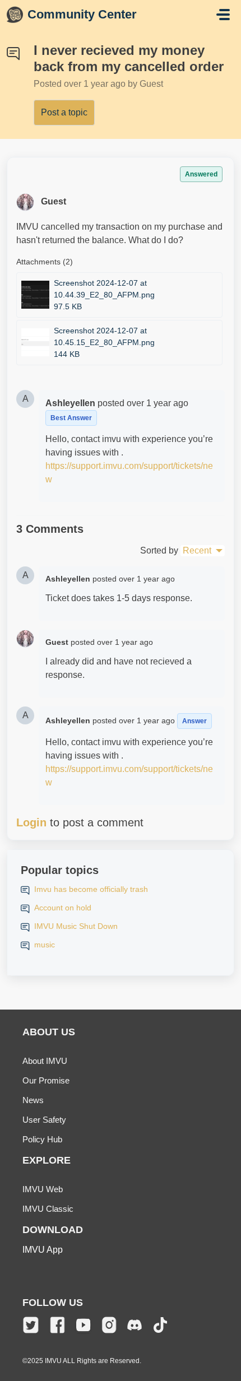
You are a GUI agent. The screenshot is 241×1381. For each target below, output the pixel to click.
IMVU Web (42, 1189)
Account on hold (62, 907)
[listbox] (202, 550)
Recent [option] (197, 550)
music (44, 944)
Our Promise (45, 1080)
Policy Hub (42, 1139)
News (33, 1100)
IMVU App (42, 1249)
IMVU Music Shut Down (76, 926)
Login (31, 822)
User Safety (44, 1119)
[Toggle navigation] (223, 14)
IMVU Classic (47, 1208)
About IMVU (44, 1061)
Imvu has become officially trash (91, 889)
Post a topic (64, 112)
